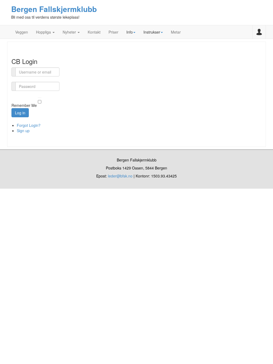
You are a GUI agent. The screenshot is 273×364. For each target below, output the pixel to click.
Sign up (23, 130)
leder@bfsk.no (120, 176)
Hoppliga (44, 32)
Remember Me (24, 105)
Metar (176, 32)
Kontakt (94, 32)
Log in (20, 112)
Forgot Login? (29, 125)
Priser (113, 32)
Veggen (21, 32)
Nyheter (70, 32)
